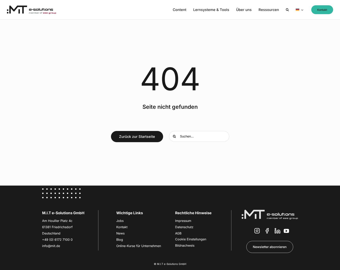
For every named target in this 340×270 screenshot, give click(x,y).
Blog (119, 240)
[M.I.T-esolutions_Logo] (31, 7)
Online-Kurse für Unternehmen (138, 246)
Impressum (183, 221)
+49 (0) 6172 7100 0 (57, 240)
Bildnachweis (184, 245)
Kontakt (122, 227)
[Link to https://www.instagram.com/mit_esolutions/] (257, 231)
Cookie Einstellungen (190, 239)
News (120, 233)
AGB (178, 233)
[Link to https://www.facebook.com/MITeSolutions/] (267, 231)
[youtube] (286, 230)
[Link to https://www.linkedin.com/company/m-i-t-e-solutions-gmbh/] (277, 231)
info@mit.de (51, 246)
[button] (287, 9)
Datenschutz (184, 227)
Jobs (120, 221)
